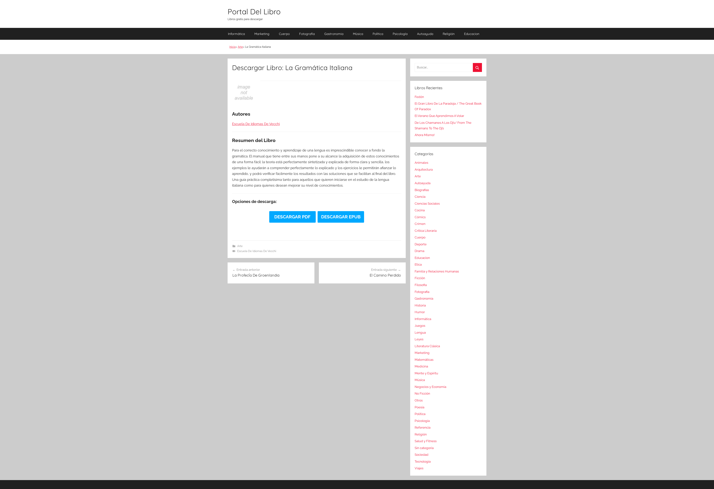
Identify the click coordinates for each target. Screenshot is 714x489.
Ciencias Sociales (427, 203)
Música (358, 34)
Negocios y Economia (430, 387)
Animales (421, 162)
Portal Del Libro (254, 11)
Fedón (419, 97)
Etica (418, 264)
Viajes (419, 468)
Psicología (400, 34)
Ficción (420, 278)
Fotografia (307, 34)
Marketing (261, 34)
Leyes (419, 339)
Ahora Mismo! (425, 135)
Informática (236, 34)
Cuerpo (284, 34)
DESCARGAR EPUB (341, 217)
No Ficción (422, 393)
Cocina (420, 210)
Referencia (422, 427)
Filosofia (421, 285)
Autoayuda (425, 34)
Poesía (419, 407)
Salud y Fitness (426, 441)
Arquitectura (424, 169)
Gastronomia (333, 34)
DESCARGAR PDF (292, 217)
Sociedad (421, 454)
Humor (420, 312)
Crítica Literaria (426, 231)
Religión (449, 34)
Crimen (420, 224)
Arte (240, 46)
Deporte (421, 244)
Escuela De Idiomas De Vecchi (256, 251)
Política (378, 34)
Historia (420, 305)
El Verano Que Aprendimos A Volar (439, 116)
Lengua (420, 332)
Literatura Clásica (427, 346)
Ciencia (420, 196)
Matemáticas (424, 359)
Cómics (420, 217)
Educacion (471, 34)
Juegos (420, 325)
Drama (419, 251)
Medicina (421, 366)
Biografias (422, 190)
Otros (419, 400)
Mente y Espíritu (426, 373)
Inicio (232, 46)
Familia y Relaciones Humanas (437, 271)
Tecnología (423, 461)
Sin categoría (424, 448)
